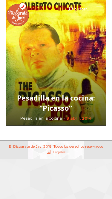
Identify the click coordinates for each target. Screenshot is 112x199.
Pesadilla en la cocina (41, 118)
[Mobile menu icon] (100, 9)
